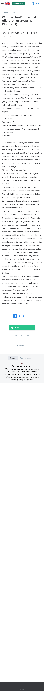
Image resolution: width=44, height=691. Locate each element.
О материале (22, 345)
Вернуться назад (10, 12)
